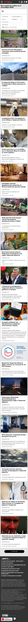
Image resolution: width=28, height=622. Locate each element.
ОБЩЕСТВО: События (8, 161)
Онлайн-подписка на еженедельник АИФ (13, 565)
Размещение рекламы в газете (10, 570)
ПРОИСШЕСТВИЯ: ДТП (7, 95)
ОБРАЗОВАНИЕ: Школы (8, 340)
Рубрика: (4, 19)
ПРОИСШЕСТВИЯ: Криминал (9, 412)
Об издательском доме (8, 561)
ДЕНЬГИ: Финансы (7, 446)
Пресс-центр (19, 561)
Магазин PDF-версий (7, 563)
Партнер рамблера (13, 615)
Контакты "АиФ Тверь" (7, 566)
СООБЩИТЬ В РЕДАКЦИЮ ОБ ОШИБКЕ (11, 575)
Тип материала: (5, 16)
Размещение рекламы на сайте (10, 568)
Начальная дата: (5, 21)
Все (3, 11)
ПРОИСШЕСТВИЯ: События (9, 546)
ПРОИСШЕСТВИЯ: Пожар (8, 126)
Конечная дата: (5, 24)
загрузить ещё (14, 551)
